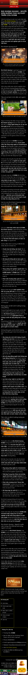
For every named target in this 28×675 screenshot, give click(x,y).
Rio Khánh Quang (11, 647)
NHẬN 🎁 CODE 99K (22, 670)
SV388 (5, 24)
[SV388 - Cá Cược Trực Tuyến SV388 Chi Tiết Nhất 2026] (14, 2)
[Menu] (2, 2)
